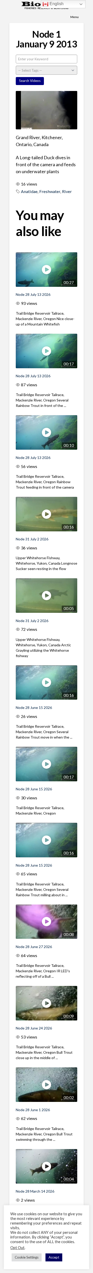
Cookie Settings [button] (26, 1257)
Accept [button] (54, 1257)
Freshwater (49, 191)
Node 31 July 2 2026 (32, 539)
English (56, 4)
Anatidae (29, 191)
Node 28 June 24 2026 (34, 1028)
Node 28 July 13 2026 (33, 294)
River (67, 191)
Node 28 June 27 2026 (34, 946)
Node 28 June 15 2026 (34, 707)
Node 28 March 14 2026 (35, 1191)
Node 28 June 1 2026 (33, 1110)
